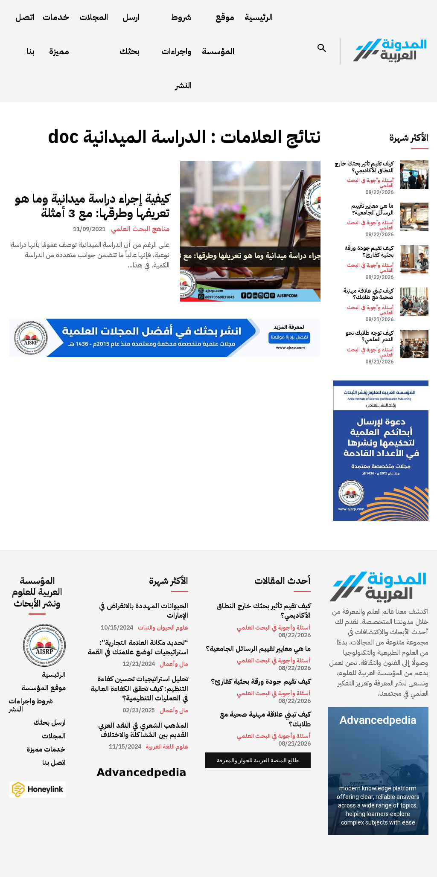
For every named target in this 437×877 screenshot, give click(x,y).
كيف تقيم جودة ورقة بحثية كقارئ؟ (369, 251)
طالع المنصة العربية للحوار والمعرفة (258, 760)
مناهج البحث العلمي (140, 229)
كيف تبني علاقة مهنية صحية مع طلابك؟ (368, 294)
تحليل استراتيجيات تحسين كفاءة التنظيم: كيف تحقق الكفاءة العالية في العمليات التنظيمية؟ (139, 688)
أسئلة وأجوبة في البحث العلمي (370, 183)
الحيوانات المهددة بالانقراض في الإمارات (143, 611)
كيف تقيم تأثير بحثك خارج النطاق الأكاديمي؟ (364, 167)
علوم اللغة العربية (167, 747)
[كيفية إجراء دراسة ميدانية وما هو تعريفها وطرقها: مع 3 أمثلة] (250, 231)
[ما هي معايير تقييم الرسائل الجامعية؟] (414, 217)
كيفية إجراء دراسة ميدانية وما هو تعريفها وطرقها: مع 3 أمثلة (92, 206)
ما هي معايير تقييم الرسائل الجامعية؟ (372, 209)
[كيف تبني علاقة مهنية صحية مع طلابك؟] (414, 301)
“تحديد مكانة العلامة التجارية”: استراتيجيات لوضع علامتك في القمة (137, 647)
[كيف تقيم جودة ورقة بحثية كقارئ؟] (414, 259)
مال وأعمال (174, 664)
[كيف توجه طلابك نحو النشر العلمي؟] (414, 344)
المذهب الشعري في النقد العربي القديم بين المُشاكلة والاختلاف (143, 730)
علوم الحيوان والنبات (163, 628)
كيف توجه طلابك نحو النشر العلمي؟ (369, 336)
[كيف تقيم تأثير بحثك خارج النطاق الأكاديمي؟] (414, 174)
